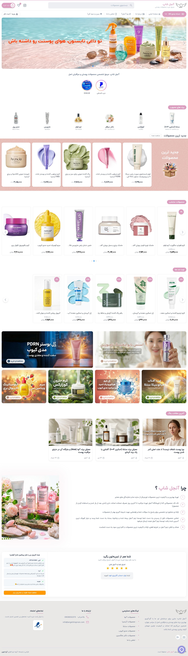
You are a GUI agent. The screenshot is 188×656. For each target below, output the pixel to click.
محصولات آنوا (129, 617)
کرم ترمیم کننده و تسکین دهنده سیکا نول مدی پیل (172, 314)
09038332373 (70, 617)
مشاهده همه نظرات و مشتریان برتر (25, 593)
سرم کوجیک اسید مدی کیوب (80, 245)
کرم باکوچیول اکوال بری (51, 245)
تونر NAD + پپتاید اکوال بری (18, 245)
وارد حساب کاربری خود (117, 575)
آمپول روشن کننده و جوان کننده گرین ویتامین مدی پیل (48, 314)
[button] (95, 66)
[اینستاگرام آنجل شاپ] (24, 5)
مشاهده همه (155, 136)
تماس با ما (111, 14)
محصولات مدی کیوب (127, 631)
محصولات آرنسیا (128, 622)
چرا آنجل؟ (126, 14)
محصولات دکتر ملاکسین (125, 635)
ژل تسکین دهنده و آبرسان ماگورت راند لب (143, 314)
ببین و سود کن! (94, 14)
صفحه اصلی (154, 14)
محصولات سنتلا (129, 626)
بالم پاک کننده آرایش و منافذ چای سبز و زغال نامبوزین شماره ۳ (110, 314)
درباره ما (139, 14)
